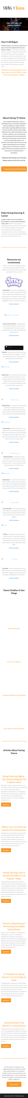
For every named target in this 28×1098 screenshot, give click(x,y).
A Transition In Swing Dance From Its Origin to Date (14, 977)
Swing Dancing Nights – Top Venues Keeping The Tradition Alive (14, 779)
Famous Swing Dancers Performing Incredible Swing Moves (14, 926)
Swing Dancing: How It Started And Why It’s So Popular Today (14, 875)
